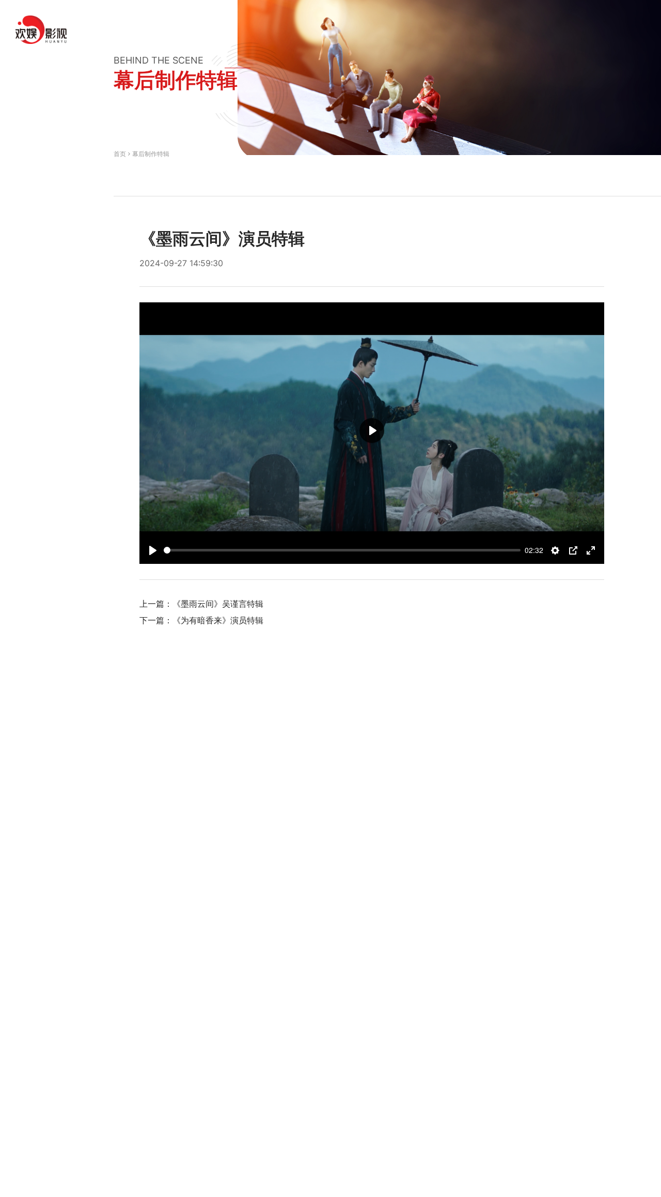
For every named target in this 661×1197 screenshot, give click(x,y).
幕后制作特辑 (150, 154)
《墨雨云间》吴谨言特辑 (217, 603)
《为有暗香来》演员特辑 (217, 620)
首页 (120, 154)
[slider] (342, 550)
